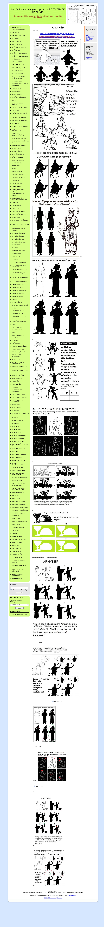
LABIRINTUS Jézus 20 (18, 287)
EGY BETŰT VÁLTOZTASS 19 (20, 107)
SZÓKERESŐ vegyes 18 (18, 513)
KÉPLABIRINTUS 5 (17, 205)
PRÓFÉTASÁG (16, 404)
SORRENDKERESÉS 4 (18, 460)
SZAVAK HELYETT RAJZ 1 (19, 470)
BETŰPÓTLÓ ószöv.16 (18, 71)
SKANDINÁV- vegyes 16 (18, 448)
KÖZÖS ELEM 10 (16, 256)
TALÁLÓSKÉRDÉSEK (18, 527)
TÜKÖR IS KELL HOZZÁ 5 (19, 539)
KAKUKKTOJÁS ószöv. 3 (18, 175)
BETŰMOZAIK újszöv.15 (18, 68)
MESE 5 (14, 333)
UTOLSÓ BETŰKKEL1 (18, 542)
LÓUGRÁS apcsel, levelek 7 (19, 321)
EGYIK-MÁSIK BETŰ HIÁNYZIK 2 (17, 103)
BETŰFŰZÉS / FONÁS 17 (19, 47)
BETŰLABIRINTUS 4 (17, 59)
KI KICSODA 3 (16, 217)
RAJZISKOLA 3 (16, 410)
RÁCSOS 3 (15, 418)
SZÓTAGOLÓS (16, 519)
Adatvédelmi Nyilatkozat (55, 898)
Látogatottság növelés (89, 58)
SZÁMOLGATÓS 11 (17, 481)
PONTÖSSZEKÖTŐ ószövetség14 (17, 390)
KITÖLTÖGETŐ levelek (18, 239)
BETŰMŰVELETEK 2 (17, 62)
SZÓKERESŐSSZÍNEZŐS (19, 566)
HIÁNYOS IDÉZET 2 (17, 157)
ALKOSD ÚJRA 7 (16, 32)
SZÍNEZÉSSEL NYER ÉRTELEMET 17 (18, 474)
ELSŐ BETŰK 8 (16, 123)
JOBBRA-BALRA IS (17, 172)
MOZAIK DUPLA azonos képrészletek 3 (18, 355)
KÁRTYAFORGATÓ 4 (17, 183)
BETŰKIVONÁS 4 (16, 50)
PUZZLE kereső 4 (17, 407)
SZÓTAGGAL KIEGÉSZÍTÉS (19, 522)
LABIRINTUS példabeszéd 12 (20, 290)
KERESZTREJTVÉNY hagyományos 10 (18, 190)
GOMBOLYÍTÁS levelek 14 (19, 145)
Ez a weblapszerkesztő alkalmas (90, 36)
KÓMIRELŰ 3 (15, 248)
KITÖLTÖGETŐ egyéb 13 (19, 242)
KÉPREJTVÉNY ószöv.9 (18, 211)
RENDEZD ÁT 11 (16, 423)
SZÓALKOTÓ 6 (16, 498)
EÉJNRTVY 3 (15, 100)
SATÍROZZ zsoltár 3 (17, 432)
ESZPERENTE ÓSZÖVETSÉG (20, 126)
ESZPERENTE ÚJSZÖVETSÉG (16, 130)
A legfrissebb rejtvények (18, 29)
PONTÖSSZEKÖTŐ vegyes (19, 397)
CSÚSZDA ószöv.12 (17, 91)
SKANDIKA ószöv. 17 (17, 451)
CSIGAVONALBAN (17, 88)
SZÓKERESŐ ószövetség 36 (20, 507)
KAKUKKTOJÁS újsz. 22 (18, 177)
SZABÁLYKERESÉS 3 (18, 467)
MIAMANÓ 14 (15, 340)
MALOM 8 (14, 324)
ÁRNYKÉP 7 (15, 38)
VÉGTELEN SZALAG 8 (18, 557)
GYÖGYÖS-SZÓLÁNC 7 (18, 154)
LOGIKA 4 (14, 308)
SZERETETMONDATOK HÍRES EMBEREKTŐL (18, 484)
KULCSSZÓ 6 (15, 259)
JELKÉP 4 (14, 169)
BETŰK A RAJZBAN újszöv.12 (20, 56)
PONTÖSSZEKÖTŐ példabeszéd (17, 401)
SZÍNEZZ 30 (15, 495)
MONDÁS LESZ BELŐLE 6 (19, 346)
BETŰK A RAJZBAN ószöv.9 (19, 53)
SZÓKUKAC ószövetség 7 (19, 501)
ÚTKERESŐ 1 (16, 545)
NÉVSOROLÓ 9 (16, 359)
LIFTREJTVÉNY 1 (17, 302)
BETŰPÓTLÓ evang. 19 (18, 73)
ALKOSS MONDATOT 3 (18, 35)
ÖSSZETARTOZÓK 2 (17, 378)
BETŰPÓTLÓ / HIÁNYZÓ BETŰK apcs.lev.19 (18, 77)
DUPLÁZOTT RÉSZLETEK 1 (19, 97)
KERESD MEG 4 (16, 186)
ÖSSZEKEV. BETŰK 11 (18, 375)
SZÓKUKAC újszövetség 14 (19, 504)
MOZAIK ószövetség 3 (18, 349)
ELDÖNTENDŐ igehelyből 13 (20, 117)
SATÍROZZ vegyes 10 (18, 441)
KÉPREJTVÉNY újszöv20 (19, 214)
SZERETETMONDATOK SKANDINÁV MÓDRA (18, 488)
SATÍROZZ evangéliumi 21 (19, 435)
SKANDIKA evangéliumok (19, 454)
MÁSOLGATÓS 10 (17, 330)
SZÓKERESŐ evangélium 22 (20, 510)
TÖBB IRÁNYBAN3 (17, 536)
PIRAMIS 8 (15, 387)
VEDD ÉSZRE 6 (16, 551)
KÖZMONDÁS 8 (16, 254)
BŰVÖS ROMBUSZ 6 (17, 81)
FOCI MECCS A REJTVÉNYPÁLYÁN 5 (18, 134)
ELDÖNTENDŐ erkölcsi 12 (19, 120)
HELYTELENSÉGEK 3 (18, 160)
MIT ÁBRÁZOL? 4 (17, 343)
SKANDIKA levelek (17, 457)
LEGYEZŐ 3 (15, 299)
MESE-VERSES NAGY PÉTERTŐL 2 (18, 336)
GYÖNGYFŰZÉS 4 (17, 151)
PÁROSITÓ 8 (15, 381)
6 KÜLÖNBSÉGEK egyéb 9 (19, 281)
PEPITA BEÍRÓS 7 (17, 384)
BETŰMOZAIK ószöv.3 (18, 65)
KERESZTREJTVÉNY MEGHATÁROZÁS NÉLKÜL (19, 198)
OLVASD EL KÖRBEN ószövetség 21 (18, 363)
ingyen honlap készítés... (89, 40)
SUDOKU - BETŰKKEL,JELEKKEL (18, 464)
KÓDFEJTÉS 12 (16, 245)
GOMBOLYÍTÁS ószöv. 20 (19, 138)
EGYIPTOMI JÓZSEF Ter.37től (20, 305)
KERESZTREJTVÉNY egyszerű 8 (18, 194)
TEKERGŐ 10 (15, 530)
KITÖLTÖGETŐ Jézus (18, 236)
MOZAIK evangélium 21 (18, 352)
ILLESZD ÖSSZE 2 (17, 163)
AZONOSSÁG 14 (16, 41)
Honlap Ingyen (72, 895)
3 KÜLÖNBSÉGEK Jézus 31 (19, 270)
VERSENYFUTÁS (17, 554)
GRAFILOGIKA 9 (16, 148)
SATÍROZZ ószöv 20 (17, 429)
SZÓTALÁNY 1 (16, 525)
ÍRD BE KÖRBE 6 (16, 166)
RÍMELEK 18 (15, 426)
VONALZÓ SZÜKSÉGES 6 (19, 560)
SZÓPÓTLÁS (15, 516)
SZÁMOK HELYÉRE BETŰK (19, 478)
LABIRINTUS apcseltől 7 (18, 293)
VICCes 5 (14, 563)
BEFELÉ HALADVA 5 (17, 44)
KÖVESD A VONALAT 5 (18, 251)
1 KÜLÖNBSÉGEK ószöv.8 (19, 262)
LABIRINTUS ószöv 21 (18, 284)
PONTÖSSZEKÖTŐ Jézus (19, 394)
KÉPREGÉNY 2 (16, 208)
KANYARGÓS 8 (16, 180)
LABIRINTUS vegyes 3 (18, 296)
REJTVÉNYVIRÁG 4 (17, 420)
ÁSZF (45, 898)
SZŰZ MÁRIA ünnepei (18, 492)
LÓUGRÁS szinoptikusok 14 (19, 314)
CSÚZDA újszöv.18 (17, 94)
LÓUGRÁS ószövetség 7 (18, 311)
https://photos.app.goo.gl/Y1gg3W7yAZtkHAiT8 (57, 34)
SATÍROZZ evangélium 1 (18, 438)
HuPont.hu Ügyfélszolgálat (19, 614)
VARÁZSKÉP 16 (16, 548)
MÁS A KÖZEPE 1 (17, 327)
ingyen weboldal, (90, 38)
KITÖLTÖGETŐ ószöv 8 (18, 233)
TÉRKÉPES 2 (15, 533)
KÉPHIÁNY (15, 202)
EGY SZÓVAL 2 (16, 110)
